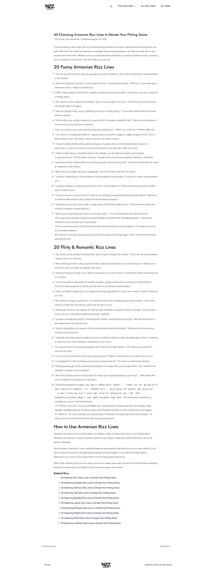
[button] (111, 6)
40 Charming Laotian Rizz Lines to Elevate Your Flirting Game (89, 503)
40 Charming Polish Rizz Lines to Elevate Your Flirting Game (89, 518)
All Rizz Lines (148, 6)
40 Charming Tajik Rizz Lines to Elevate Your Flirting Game (88, 493)
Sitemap (47, 565)
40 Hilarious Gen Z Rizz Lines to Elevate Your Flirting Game (88, 477)
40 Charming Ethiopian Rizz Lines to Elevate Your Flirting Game (90, 508)
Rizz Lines (60, 39)
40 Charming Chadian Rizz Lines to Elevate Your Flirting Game (90, 513)
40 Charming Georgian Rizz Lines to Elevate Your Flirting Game (90, 482)
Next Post (166, 546)
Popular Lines (125, 6)
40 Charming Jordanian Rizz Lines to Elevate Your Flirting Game (91, 523)
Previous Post (48, 546)
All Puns (165, 6)
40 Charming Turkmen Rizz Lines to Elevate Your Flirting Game (90, 487)
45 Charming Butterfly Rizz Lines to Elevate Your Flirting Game (90, 498)
